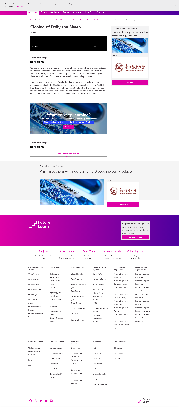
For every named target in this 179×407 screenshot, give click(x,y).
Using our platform (56, 348)
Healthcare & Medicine (44, 20)
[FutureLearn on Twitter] (41, 400)
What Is (100, 12)
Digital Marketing (77, 274)
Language (53, 306)
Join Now (130, 82)
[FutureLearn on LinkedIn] (51, 400)
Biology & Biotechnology (63, 20)
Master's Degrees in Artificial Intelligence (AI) (121, 324)
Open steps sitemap (100, 384)
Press (66, 12)
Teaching (53, 287)
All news (32, 12)
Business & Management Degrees (97, 318)
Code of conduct (99, 369)
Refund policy (97, 358)
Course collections (77, 320)
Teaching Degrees (99, 284)
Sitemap (95, 379)
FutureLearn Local (50, 12)
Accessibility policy (99, 374)
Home (32, 20)
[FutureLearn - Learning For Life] (144, 400)
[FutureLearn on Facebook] (31, 400)
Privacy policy (97, 353)
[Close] (175, 5)
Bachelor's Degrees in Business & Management (142, 317)
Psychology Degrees (100, 279)
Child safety (118, 348)
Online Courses (33, 274)
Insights (76, 12)
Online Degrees (33, 295)
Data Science (75, 291)
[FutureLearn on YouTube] (46, 400)
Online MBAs (97, 274)
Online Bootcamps (34, 289)
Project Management (78, 308)
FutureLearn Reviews (57, 353)
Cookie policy (97, 364)
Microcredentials (34, 284)
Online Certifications (35, 279)
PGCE (95, 303)
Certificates (54, 364)
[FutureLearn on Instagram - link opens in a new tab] (35, 400)
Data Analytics (76, 279)
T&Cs (94, 348)
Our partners (75, 348)
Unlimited (53, 369)
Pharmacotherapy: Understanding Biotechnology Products (93, 20)
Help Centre (118, 353)
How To (88, 12)
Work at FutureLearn (35, 355)
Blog (30, 365)
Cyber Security (76, 303)
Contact (117, 358)
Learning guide (55, 358)
